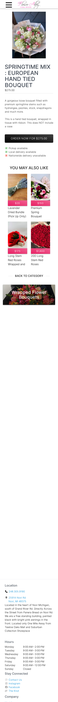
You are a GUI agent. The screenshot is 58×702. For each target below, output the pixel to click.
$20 (17, 203)
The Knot (14, 690)
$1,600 (40, 251)
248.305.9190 (17, 591)
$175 (17, 251)
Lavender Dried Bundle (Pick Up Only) (17, 212)
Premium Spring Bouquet (36, 212)
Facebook (14, 687)
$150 (40, 203)
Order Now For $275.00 (29, 138)
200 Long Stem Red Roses (37, 260)
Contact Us (15, 679)
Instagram (14, 683)
